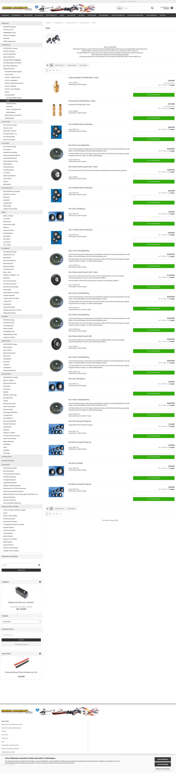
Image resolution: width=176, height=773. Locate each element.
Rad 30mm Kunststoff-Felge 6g (80, 484)
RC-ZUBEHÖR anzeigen (9, 252)
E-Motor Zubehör (8, 328)
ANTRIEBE (82, 15)
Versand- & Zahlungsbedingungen (11, 728)
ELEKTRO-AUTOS (8, 29)
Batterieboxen (7, 257)
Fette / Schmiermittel (9, 406)
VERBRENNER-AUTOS (9, 32)
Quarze (5, 513)
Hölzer (5, 447)
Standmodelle (7, 206)
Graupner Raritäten (8, 527)
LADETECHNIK (92, 15)
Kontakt (4, 731)
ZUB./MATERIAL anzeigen (10, 377)
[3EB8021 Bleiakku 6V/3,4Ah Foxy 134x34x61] (21, 592)
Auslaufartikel (151, 15)
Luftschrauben (9, 74)
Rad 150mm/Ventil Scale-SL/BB (80, 336)
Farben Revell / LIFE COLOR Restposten (14, 488)
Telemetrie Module (8, 167)
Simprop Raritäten (8, 545)
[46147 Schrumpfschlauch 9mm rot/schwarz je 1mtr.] (21, 663)
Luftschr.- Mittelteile (10, 86)
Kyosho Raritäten (8, 536)
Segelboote (6, 200)
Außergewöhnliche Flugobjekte (12, 60)
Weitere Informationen (163, 769)
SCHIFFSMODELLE (51, 15)
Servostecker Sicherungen (10, 287)
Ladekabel (6, 364)
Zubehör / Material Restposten (12, 485)
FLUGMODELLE (16, 15)
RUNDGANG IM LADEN (8, 752)
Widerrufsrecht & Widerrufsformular (12, 724)
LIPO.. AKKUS (7, 245)
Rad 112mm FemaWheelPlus (79, 251)
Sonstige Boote (7, 203)
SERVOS (5, 181)
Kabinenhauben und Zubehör (13, 115)
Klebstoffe (6, 430)
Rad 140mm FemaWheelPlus (79, 315)
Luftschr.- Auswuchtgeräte (12, 89)
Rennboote (6, 197)
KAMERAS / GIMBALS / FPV (11, 275)
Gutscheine (5, 735)
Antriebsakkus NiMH (9, 224)
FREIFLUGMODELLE (9, 57)
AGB (3, 741)
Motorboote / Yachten (9, 194)
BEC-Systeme (7, 149)
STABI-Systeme (7, 164)
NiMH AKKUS (7, 221)
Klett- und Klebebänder (9, 421)
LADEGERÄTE (7, 367)
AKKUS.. (62, 15)
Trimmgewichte (7, 415)
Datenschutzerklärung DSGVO (10, 748)
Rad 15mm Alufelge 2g (77, 379)
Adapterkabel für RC (9, 254)
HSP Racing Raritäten (9, 530)
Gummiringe (6, 389)
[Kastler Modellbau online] (57, 8)
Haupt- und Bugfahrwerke (13, 109)
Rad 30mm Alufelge (76, 463)
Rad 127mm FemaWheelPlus (79, 293)
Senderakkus (7, 236)
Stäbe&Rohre (7, 444)
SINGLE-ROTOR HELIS (9, 131)
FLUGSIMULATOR (8, 269)
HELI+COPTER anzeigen (10, 125)
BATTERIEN (6, 239)
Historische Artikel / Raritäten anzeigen (14, 510)
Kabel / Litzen (7, 272)
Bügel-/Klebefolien (8, 441)
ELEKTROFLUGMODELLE (10, 66)
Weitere (162, 15)
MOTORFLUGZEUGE (9, 51)
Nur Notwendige (163, 764)
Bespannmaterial (8, 409)
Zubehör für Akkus (8, 230)
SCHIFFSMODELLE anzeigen (11, 191)
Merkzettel (133, 1)
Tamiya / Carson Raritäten (10, 548)
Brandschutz (6, 356)
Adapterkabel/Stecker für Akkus (12, 310)
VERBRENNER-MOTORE (10, 334)
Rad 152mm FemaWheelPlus (79, 357)
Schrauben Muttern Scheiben (11, 435)
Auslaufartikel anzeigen (10, 468)
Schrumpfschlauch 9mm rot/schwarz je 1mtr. (21, 672)
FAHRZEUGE (5, 15)
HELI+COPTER (28, 15)
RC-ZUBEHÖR (71, 15)
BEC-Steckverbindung (9, 260)
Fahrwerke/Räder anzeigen (14, 98)
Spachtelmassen (8, 398)
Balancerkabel (7, 350)
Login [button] (123, 1)
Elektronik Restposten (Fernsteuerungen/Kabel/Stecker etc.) (20, 494)
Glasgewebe (6, 386)
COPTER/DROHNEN (9, 136)
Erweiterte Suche (21, 644)
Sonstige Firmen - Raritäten (11, 550)
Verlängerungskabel (9, 295)
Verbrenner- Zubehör (9, 337)
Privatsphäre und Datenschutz (10, 745)
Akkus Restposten (8, 471)
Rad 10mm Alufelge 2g (77, 209)
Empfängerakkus (8, 233)
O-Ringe (5, 400)
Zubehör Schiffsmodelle (10, 209)
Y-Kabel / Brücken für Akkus (11, 298)
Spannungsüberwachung (10, 161)
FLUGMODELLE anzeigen (10, 48)
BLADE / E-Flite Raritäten (10, 516)
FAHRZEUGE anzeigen (9, 27)
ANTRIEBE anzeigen (9, 320)
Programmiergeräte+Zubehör (11, 155)
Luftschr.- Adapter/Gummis (12, 77)
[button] (48, 65)
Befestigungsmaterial (9, 403)
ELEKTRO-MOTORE (8, 323)
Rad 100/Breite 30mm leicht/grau (81, 124)
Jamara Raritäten (8, 533)
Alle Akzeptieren (162, 759)
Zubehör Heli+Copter (9, 139)
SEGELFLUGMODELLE (9, 54)
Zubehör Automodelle (9, 35)
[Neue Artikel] (40, 654)
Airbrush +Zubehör (8, 380)
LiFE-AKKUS (6, 218)
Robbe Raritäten (7, 542)
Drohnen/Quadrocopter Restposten (13, 491)
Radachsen (9, 106)
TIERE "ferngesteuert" (9, 41)
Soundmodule (7, 289)
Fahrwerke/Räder (10, 95)
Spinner (7, 92)
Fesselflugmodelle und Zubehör (12, 63)
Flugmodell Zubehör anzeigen (13, 71)
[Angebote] (40, 582)
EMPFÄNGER (7, 184)
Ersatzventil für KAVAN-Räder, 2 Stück (82, 101)
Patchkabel (6, 278)
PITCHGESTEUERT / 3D (10, 134)
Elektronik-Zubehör (8, 266)
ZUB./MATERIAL (104, 15)
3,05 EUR (21, 677)
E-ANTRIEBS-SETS (8, 325)
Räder (8, 100)
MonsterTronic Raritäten (10, 539)
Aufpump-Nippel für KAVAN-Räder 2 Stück (83, 78)
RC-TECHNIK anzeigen (9, 146)
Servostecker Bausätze (9, 284)
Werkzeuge (6, 453)
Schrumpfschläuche (9, 307)
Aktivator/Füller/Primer (9, 383)
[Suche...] (152, 8)
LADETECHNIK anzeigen (10, 344)
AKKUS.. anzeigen (8, 216)
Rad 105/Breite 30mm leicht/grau (81, 188)
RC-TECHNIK (39, 15)
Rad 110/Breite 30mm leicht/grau (81, 230)
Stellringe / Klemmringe (10, 395)
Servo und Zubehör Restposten (12, 503)
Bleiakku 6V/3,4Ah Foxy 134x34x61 (21, 602)
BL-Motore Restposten (9, 477)
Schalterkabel (7, 304)
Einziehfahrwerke (11, 103)
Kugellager (6, 450)
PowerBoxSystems (8, 170)
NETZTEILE (6, 362)
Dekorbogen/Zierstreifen (10, 412)
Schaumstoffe (7, 427)
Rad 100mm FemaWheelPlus (79, 145)
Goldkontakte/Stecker (9, 313)
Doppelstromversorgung (10, 152)
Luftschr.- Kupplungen (11, 80)
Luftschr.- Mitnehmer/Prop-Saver (14, 83)
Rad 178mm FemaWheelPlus (79, 400)
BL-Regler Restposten (9, 480)
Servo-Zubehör (7, 178)
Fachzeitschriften (118, 15)
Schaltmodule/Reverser (10, 158)
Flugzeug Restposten (9, 497)
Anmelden (21, 570)
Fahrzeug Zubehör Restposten (11, 474)
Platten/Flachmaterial (9, 424)
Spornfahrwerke (10, 112)
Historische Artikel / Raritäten (10, 506)
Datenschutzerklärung (68, 763)
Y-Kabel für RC (7, 301)
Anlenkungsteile (9, 118)
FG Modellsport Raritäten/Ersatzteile (13, 524)
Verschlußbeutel (8, 418)
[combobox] (60, 65)
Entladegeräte (7, 359)
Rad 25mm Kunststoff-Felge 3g (80, 442)
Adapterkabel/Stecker (9, 370)
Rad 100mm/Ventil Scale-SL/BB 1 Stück (83, 167)
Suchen (21, 640)
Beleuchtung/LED (8, 263)
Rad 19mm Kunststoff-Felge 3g (80, 421)
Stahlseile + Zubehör (9, 432)
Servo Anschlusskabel (9, 281)
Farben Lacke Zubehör (9, 438)
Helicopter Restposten (9, 500)
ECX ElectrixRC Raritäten (10, 521)
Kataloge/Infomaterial (135, 15)
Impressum (5, 738)
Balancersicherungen (9, 353)
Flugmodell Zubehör (9, 68)
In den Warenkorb (153, 94)
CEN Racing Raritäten (9, 518)
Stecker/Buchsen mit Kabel (11, 292)
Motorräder (6, 38)
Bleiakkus (6, 227)
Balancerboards (7, 347)
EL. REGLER (6, 173)
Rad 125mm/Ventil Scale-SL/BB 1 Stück (83, 272)
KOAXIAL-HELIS (7, 128)
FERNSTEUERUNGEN (9, 175)
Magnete (5, 392)
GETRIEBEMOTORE (8, 331)
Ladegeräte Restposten (10, 482)
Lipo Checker (7, 242)
